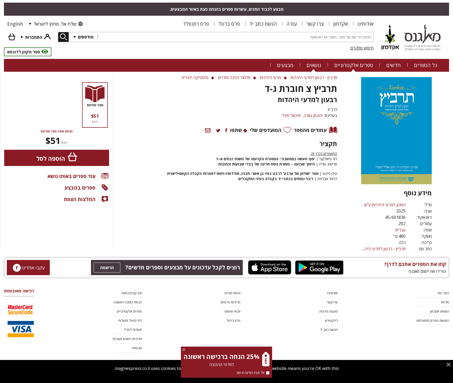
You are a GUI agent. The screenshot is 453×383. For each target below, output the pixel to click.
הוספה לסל (50, 158)
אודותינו (365, 23)
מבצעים (285, 65)
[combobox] (235, 37)
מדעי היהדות (270, 77)
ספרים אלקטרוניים (353, 65)
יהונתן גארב (313, 115)
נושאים (313, 65)
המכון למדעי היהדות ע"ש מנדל (380, 205)
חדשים (393, 65)
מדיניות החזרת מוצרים (127, 338)
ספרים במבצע (79, 187)
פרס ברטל (229, 23)
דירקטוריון (331, 320)
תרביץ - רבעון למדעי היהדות (382, 249)
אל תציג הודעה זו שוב (250, 372)
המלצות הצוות (79, 199)
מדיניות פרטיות (230, 302)
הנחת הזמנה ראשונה (127, 302)
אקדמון (340, 23)
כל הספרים (425, 65)
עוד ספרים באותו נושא (71, 176)
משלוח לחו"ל (133, 329)
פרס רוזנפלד (196, 23)
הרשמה (107, 267)
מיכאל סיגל (291, 115)
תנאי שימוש (232, 311)
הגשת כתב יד (263, 23)
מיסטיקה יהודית (195, 77)
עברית (400, 230)
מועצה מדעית (328, 311)
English (15, 24)
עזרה (291, 23)
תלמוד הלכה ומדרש (234, 77)
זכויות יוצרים (232, 293)
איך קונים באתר (131, 293)
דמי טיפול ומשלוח (130, 320)
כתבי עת (443, 293)
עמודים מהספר (310, 130)
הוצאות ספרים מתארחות (432, 320)
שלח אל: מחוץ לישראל (55, 24)
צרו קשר (315, 23)
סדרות (445, 302)
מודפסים (85, 37)
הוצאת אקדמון (439, 311)
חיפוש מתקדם (362, 48)
